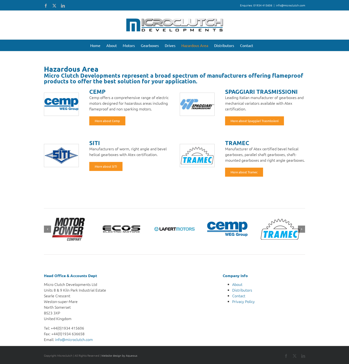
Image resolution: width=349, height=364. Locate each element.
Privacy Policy (243, 301)
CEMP (97, 91)
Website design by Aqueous (119, 355)
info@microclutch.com (290, 5)
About (237, 284)
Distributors (242, 290)
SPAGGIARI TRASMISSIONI (261, 91)
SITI (94, 143)
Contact (238, 295)
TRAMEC (237, 143)
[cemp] (61, 94)
